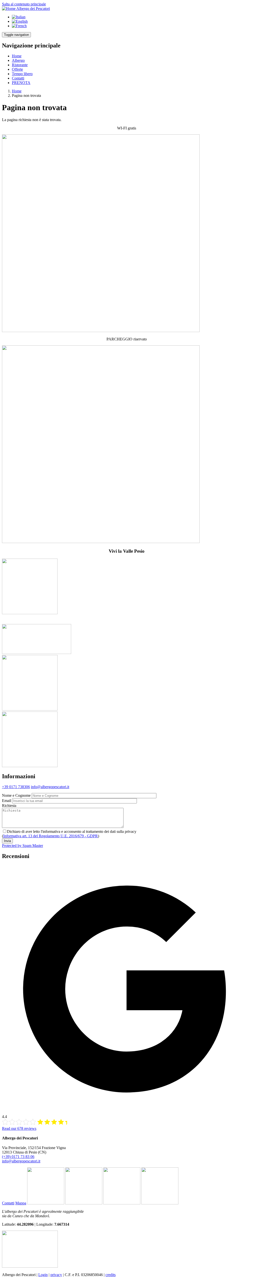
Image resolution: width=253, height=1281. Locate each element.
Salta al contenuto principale (24, 4)
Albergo (18, 60)
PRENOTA (21, 83)
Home (16, 56)
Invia (7, 841)
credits (110, 1275)
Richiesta (9, 805)
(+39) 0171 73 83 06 (18, 1157)
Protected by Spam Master (22, 845)
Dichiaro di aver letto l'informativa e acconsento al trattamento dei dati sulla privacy (71, 831)
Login (43, 1275)
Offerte (17, 69)
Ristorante (20, 65)
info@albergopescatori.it (50, 787)
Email (6, 800)
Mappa (20, 1203)
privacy (56, 1275)
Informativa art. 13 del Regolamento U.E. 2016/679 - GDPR (50, 836)
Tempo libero (22, 74)
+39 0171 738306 (16, 787)
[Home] (9, 8)
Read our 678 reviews (19, 1128)
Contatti (18, 78)
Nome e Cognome (16, 795)
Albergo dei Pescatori (33, 8)
